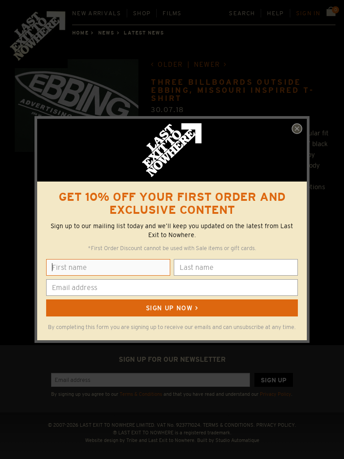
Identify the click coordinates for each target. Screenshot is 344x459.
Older (170, 64)
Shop (141, 13)
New (96, 13)
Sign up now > (172, 308)
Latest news (144, 32)
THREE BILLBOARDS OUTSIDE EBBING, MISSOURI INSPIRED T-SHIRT (232, 90)
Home (80, 32)
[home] (38, 38)
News (106, 32)
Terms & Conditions (141, 394)
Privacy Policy (275, 394)
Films (172, 13)
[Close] (297, 128)
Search (242, 13)
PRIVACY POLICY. (276, 425)
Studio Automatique (237, 440)
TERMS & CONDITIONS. (229, 425)
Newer (207, 64)
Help (275, 13)
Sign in (308, 13)
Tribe (132, 440)
